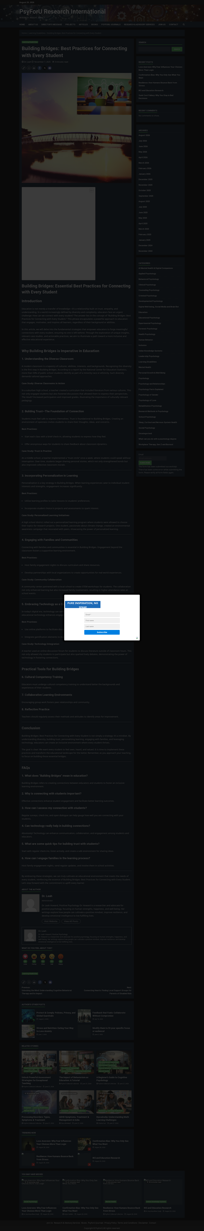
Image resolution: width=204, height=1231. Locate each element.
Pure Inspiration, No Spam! (82, 604)
